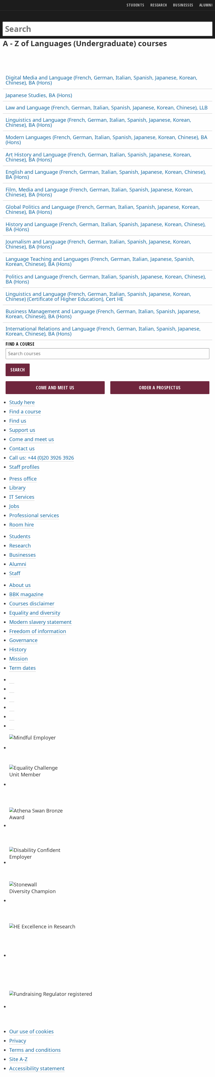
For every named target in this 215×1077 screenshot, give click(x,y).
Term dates (22, 667)
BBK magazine (26, 594)
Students (20, 536)
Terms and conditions (35, 1049)
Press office (23, 478)
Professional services (34, 515)
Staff (14, 573)
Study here (22, 402)
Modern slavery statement (40, 622)
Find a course (25, 411)
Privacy (17, 1040)
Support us (22, 430)
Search (17, 370)
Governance (23, 640)
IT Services (21, 496)
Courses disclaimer (31, 603)
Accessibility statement (37, 1068)
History (17, 649)
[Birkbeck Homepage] (24, 23)
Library (17, 487)
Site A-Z (18, 1059)
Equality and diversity (34, 612)
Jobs (14, 506)
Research (20, 545)
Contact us (22, 448)
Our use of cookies (31, 1031)
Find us (17, 420)
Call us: (41, 457)
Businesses (22, 554)
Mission (18, 658)
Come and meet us (55, 388)
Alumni (17, 564)
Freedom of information (37, 631)
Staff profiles (24, 466)
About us (20, 585)
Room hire (21, 524)
